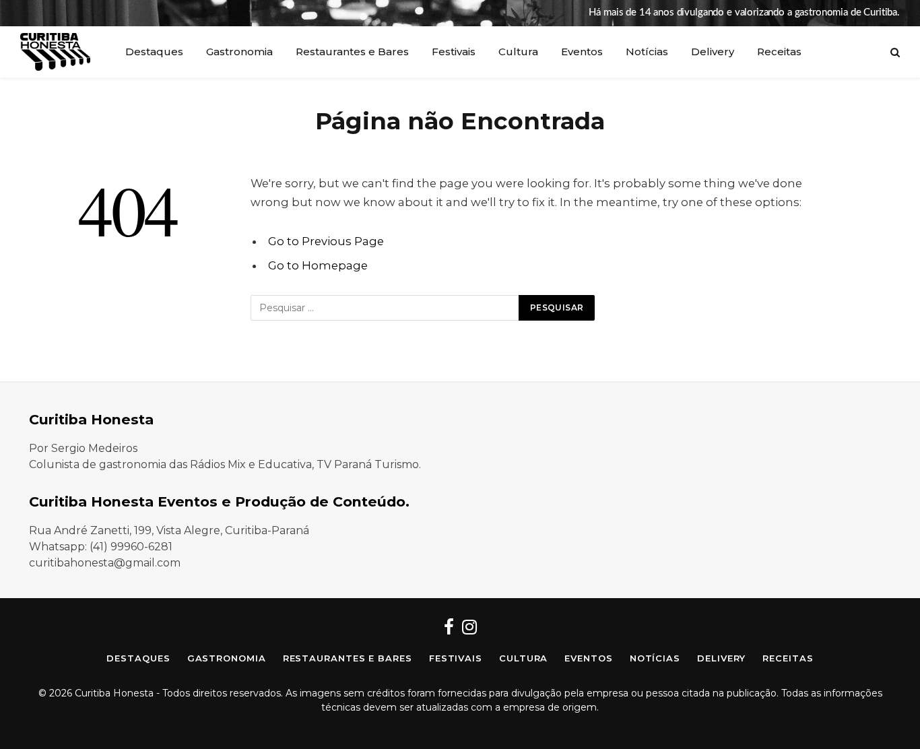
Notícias (647, 51)
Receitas (779, 51)
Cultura (518, 51)
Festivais (453, 51)
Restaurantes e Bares (352, 51)
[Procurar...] (894, 52)
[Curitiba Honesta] (55, 51)
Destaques (154, 51)
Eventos (582, 51)
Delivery (712, 51)
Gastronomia (239, 51)
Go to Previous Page (326, 241)
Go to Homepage (318, 265)
